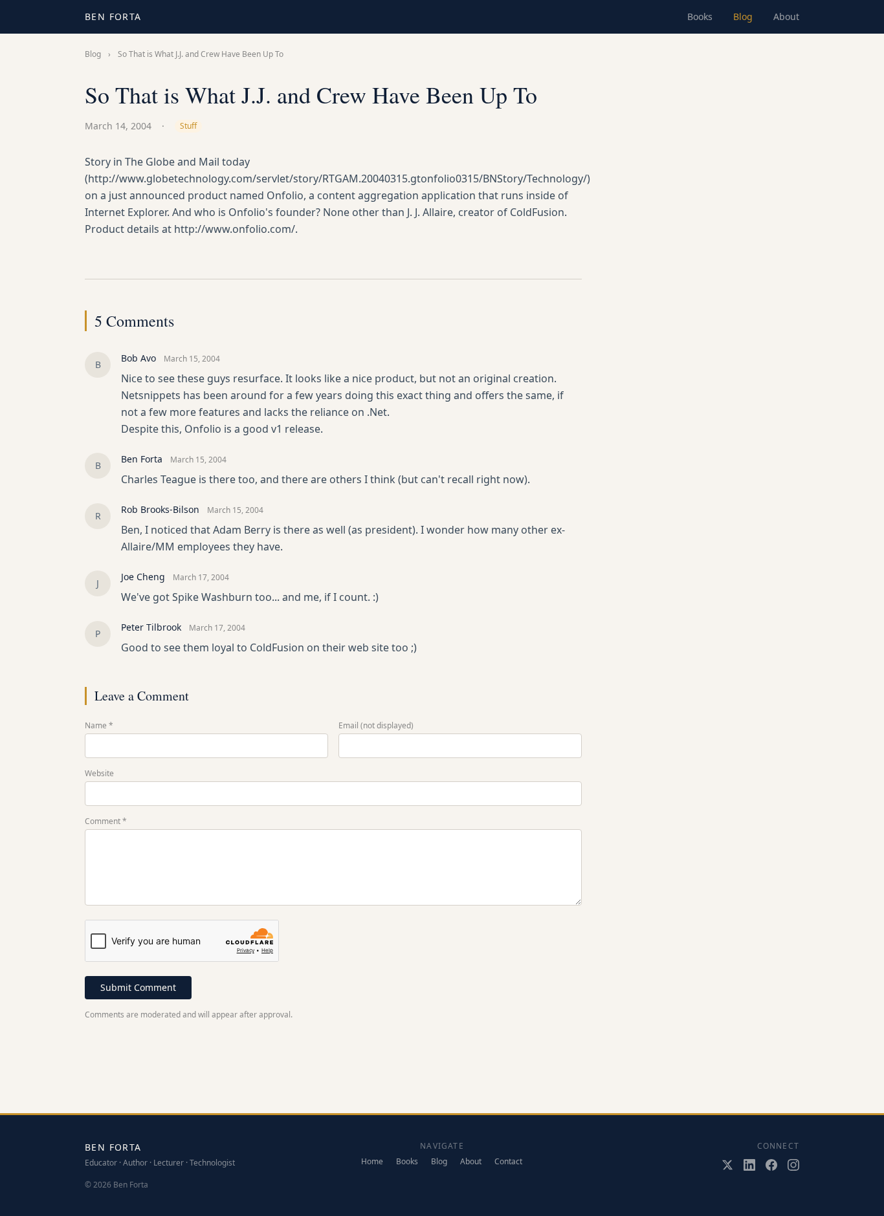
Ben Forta (113, 16)
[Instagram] (793, 1165)
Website (99, 773)
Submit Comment (138, 987)
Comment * (106, 821)
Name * (99, 726)
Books (700, 16)
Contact (508, 1161)
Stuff (188, 125)
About (786, 16)
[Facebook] (771, 1165)
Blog (743, 16)
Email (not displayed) (376, 726)
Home (372, 1161)
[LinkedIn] (749, 1165)
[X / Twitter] (727, 1165)
